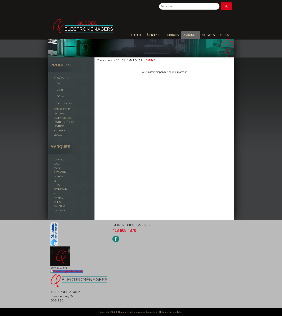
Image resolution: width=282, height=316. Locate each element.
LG (55, 193)
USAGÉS (58, 134)
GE (55, 180)
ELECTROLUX (60, 172)
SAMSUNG (59, 206)
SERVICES (208, 35)
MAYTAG (58, 197)
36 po (60, 83)
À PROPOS (153, 35)
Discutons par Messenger (68, 271)
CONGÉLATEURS (62, 109)
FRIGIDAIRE (59, 176)
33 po (60, 89)
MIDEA (57, 202)
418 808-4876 (124, 230)
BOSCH (57, 163)
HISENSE (58, 185)
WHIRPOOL (59, 210)
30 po (60, 96)
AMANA (59, 159)
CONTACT (226, 35)
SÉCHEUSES (59, 130)
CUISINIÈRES (59, 113)
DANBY (57, 168)
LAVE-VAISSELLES (62, 117)
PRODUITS (172, 35)
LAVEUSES (59, 126)
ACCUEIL (136, 35)
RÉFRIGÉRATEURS (61, 78)
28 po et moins (64, 103)
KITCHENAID (60, 189)
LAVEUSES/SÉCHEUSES (65, 122)
